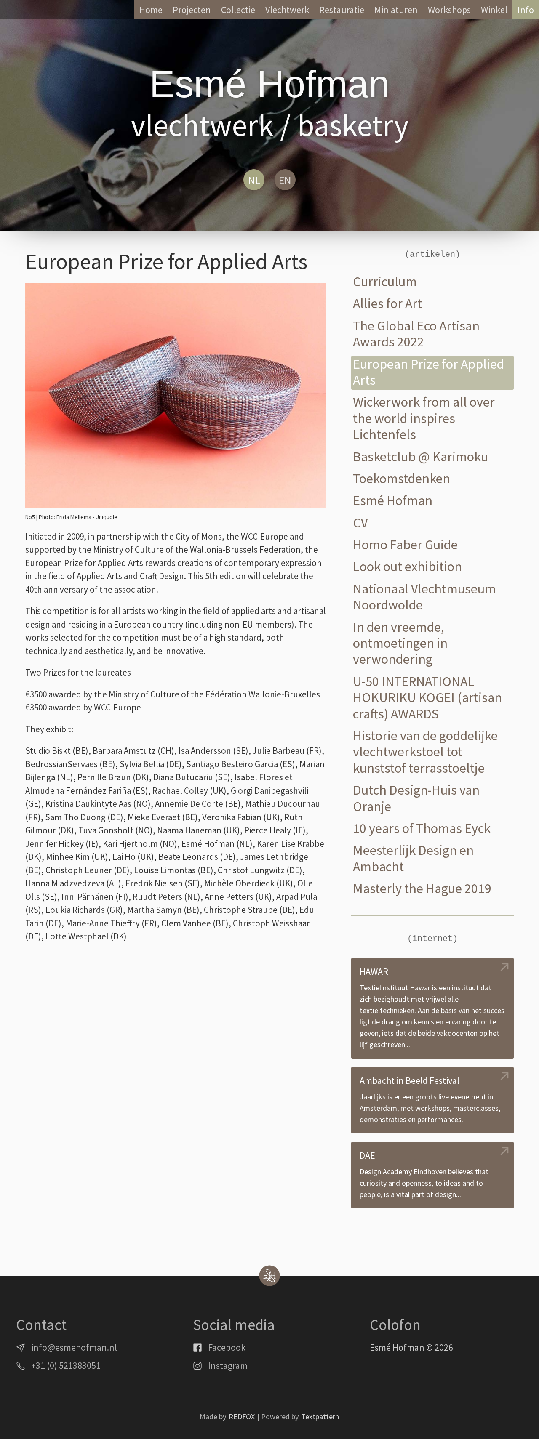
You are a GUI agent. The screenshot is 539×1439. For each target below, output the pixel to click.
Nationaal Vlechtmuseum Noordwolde (424, 597)
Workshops (449, 10)
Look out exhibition (407, 567)
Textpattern (320, 1416)
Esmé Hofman (392, 500)
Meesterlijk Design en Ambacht (413, 858)
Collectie (238, 10)
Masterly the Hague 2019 (422, 888)
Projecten (192, 10)
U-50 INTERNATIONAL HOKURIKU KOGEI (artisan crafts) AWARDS (427, 697)
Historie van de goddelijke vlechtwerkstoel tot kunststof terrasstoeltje (425, 752)
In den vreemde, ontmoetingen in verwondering (400, 643)
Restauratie (341, 10)
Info (526, 10)
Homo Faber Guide (405, 545)
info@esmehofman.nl (74, 1347)
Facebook (226, 1347)
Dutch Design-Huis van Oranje (416, 798)
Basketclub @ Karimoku (420, 457)
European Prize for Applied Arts (428, 372)
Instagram (228, 1365)
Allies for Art (387, 303)
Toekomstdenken (401, 479)
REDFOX (242, 1416)
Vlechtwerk (287, 10)
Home (151, 10)
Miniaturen (396, 10)
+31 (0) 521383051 (66, 1365)
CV (360, 523)
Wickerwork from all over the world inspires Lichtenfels (424, 418)
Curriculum (385, 282)
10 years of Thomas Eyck (422, 828)
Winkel (494, 10)
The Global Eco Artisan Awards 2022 (416, 334)
